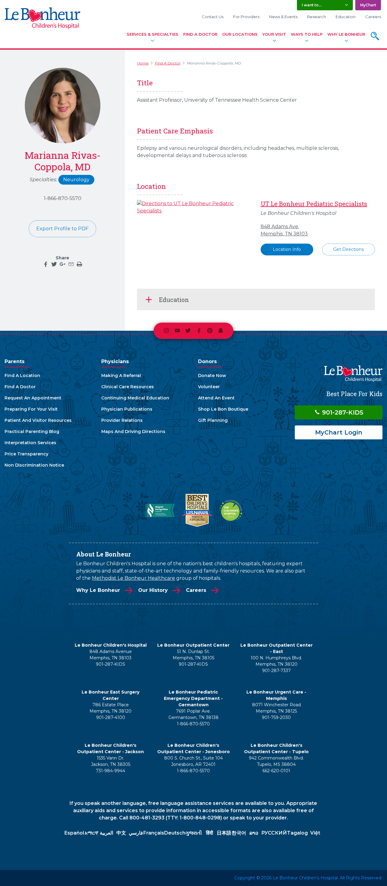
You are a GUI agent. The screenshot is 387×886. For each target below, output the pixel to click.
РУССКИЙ (274, 833)
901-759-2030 (276, 717)
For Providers (246, 16)
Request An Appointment (33, 398)
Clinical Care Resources (127, 386)
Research (316, 16)
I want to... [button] (311, 5)
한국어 (239, 833)
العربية (106, 833)
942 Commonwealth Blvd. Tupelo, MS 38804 (276, 761)
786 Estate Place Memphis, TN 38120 (110, 708)
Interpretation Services (30, 442)
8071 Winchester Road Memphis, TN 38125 (276, 708)
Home (142, 63)
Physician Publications (126, 409)
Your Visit (274, 34)
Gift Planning (213, 420)
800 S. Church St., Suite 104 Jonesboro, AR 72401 (193, 761)
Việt (315, 833)
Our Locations (240, 34)
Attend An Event (216, 398)
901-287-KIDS (341, 412)
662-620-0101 (276, 770)
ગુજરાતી (193, 833)
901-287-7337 (276, 670)
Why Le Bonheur (346, 34)
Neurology (76, 179)
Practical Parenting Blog (32, 431)
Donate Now (212, 375)
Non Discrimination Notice (34, 465)
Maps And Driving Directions (133, 431)
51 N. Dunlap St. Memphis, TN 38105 (193, 655)
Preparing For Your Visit (31, 409)
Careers (373, 16)
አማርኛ (91, 833)
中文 (121, 833)
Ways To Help (307, 34)
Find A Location (22, 375)
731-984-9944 (110, 770)
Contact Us (212, 16)
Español (74, 833)
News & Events (283, 16)
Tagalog (297, 833)
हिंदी (209, 833)
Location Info (287, 249)
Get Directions (348, 249)
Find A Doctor (200, 34)
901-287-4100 (110, 717)
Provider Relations (122, 420)
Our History (153, 590)
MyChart (368, 5)
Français (153, 833)
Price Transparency (26, 454)
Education (346, 16)
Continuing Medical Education (135, 398)
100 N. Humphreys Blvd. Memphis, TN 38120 (276, 661)
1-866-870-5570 (62, 198)
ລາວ (253, 833)
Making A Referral (121, 375)
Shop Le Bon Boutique (223, 409)
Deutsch (174, 833)
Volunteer (209, 386)
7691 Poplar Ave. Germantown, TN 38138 (193, 714)
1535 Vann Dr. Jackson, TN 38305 (110, 761)
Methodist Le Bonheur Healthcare (133, 578)
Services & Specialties (152, 34)
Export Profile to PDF (62, 228)
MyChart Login (338, 432)
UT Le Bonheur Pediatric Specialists (314, 204)
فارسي (136, 833)
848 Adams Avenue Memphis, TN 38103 (110, 655)
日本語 (224, 833)
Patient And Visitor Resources (38, 420)
